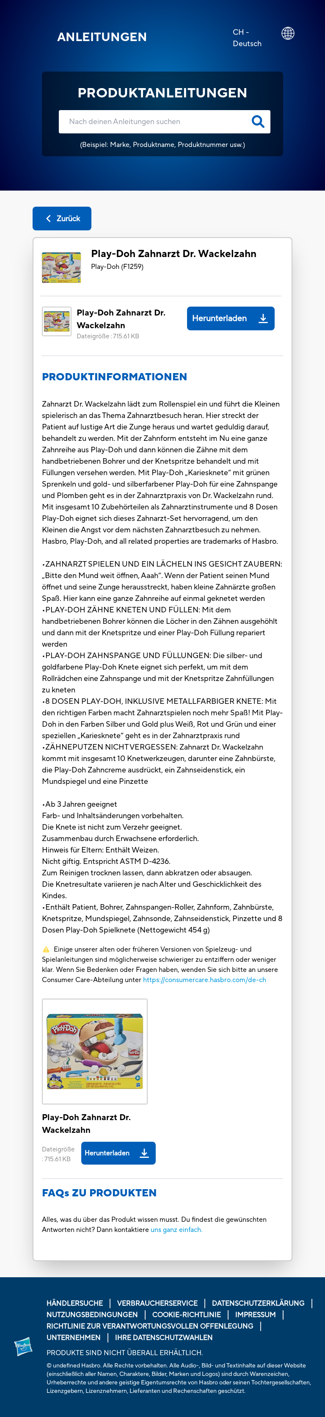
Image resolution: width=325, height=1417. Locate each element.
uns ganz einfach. (177, 1230)
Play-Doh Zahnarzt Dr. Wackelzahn (173, 253)
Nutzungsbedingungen (92, 1315)
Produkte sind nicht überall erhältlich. (125, 1353)
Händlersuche (75, 1303)
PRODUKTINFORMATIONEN (114, 377)
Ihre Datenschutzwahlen (164, 1338)
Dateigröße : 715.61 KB (108, 336)
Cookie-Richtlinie (186, 1315)
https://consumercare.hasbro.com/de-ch (204, 980)
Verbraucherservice (157, 1303)
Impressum (255, 1315)
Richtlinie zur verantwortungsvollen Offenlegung (150, 1326)
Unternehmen (74, 1338)
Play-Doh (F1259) (117, 267)
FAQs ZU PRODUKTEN (99, 1193)
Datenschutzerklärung (258, 1303)
